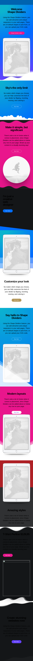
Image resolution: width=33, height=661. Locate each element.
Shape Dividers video (16, 33)
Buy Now (16, 106)
